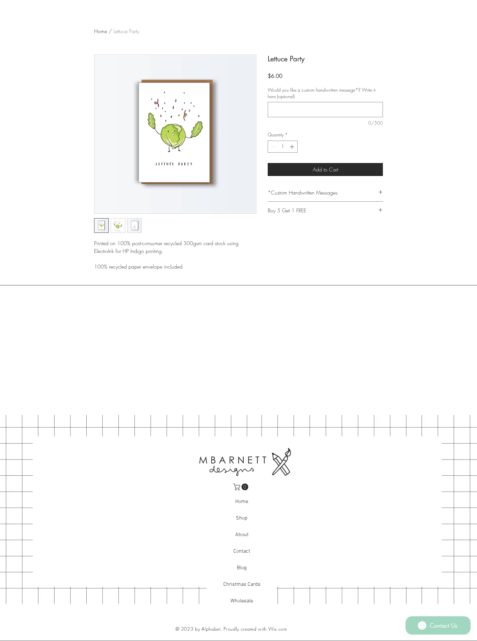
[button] (241, 487)
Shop (242, 518)
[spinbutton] (282, 146)
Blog (242, 568)
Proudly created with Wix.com (255, 629)
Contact (241, 551)
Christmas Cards (242, 584)
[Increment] (292, 146)
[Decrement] (273, 146)
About (242, 535)
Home (100, 31)
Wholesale (241, 601)
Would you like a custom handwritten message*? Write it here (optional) (321, 93)
